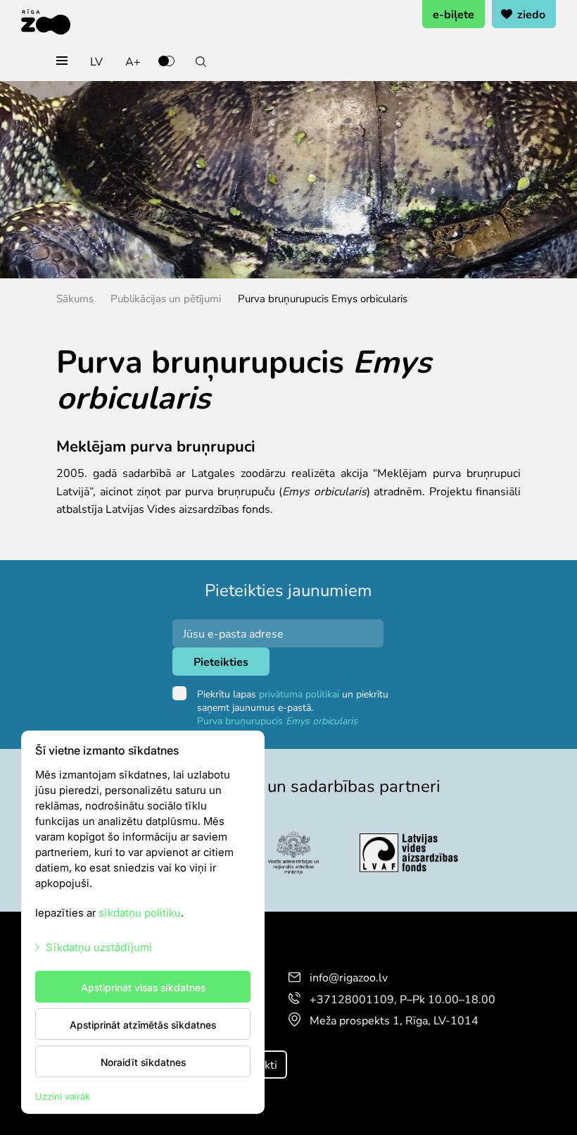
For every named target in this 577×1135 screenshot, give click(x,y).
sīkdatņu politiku (140, 912)
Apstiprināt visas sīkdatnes (143, 987)
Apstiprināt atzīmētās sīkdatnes (143, 1024)
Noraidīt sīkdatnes (143, 1062)
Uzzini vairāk (62, 1096)
